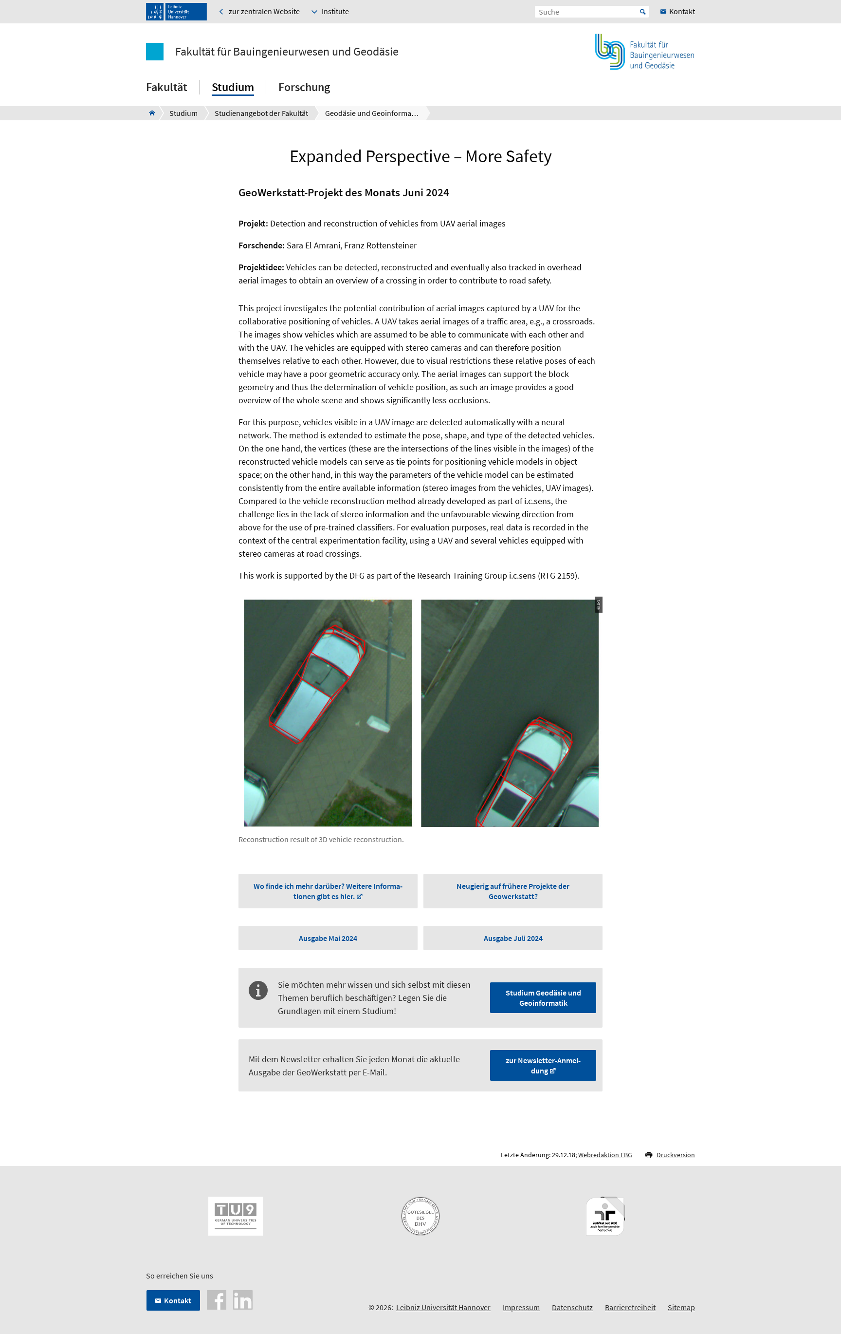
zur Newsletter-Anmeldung (543, 1065)
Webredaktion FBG (605, 1154)
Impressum (521, 1307)
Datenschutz (572, 1307)
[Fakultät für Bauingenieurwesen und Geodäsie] (149, 113)
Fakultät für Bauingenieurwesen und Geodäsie (287, 51)
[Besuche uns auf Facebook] (216, 1299)
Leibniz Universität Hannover (443, 1307)
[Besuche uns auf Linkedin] (243, 1299)
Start (643, 12)
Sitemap (681, 1307)
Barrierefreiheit (630, 1307)
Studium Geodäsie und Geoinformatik (543, 998)
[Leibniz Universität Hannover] (176, 11)
